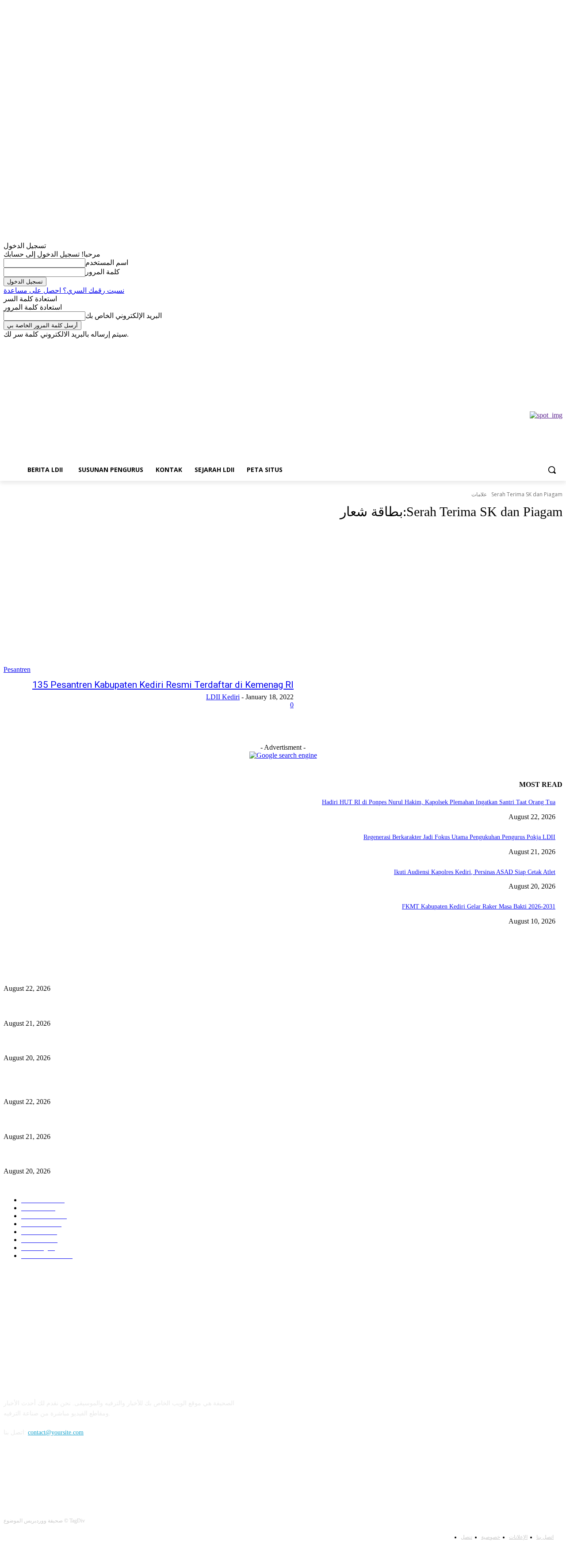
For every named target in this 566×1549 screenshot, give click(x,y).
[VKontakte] (103, 1473)
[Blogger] (13, 1473)
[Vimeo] (45, 345)
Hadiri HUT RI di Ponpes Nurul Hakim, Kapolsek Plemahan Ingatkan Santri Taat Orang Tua (438, 802)
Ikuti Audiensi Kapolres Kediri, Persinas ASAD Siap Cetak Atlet (474, 872)
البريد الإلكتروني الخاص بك (123, 315)
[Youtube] (58, 345)
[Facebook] (9, 345)
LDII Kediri (223, 697)
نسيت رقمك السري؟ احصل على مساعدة (64, 290)
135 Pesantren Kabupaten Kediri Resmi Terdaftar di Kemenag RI (163, 684)
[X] (33, 345)
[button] (551, 469)
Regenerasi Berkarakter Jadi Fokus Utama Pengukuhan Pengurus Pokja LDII (459, 837)
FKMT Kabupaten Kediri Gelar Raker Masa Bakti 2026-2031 (478, 906)
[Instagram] (21, 345)
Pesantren (17, 669)
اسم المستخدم (106, 262)
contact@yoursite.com (56, 1432)
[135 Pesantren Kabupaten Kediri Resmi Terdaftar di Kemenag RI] (149, 601)
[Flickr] (58, 1473)
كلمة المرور (102, 272)
